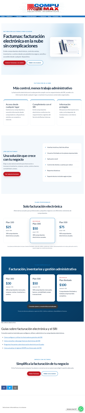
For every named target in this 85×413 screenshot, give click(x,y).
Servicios (19, 16)
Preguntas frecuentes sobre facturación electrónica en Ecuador (24, 344)
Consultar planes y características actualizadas (42, 306)
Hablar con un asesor (35, 62)
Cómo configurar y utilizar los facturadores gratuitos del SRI (23, 337)
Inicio (2, 16)
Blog (49, 16)
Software (9, 16)
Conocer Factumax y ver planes (14, 62)
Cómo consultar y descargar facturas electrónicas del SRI (22, 341)
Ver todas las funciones (12, 174)
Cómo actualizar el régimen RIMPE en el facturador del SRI (23, 348)
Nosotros (43, 16)
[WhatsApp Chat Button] (80, 408)
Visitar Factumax (34, 373)
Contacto (55, 16)
